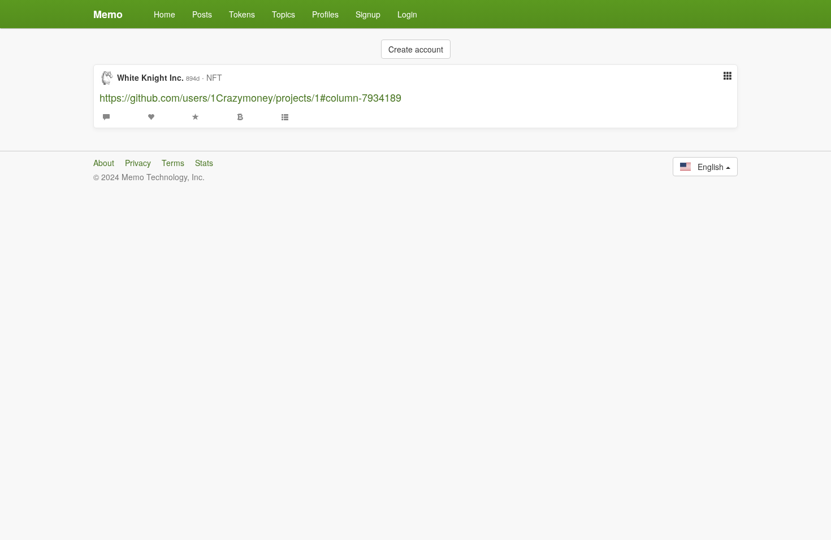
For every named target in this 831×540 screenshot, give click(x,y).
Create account (415, 49)
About (103, 162)
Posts (202, 14)
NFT (214, 77)
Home (164, 14)
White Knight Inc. (150, 77)
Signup (368, 14)
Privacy (138, 162)
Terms (173, 162)
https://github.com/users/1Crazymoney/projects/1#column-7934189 (250, 97)
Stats (204, 162)
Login (407, 14)
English (708, 166)
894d (193, 77)
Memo (108, 14)
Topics (283, 14)
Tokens (242, 14)
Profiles (325, 14)
